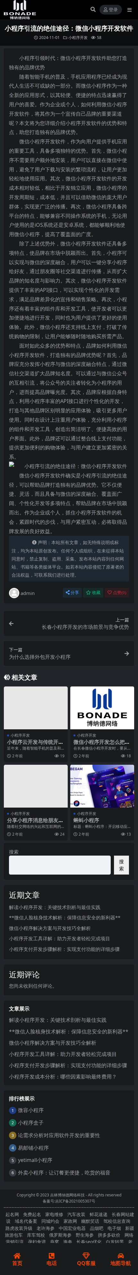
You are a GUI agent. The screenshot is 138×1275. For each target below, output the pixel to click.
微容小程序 (31, 1110)
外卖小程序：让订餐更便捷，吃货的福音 (64, 1172)
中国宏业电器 (72, 1228)
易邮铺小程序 (33, 1147)
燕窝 (54, 1242)
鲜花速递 (99, 1214)
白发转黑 (115, 1242)
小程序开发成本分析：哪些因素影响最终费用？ (63, 1076)
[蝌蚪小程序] (102, 786)
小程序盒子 (31, 1122)
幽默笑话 (90, 1221)
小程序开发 (78, 37)
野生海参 (85, 1235)
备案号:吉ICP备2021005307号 (69, 1201)
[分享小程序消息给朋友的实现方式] (36, 786)
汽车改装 (76, 1214)
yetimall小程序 (35, 1160)
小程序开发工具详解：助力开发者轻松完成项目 (59, 938)
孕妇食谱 (37, 1242)
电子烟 (114, 1228)
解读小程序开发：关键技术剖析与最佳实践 (54, 907)
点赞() (119, 592)
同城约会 (50, 1221)
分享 (75, 592)
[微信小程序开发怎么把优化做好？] (102, 707)
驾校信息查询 (116, 1221)
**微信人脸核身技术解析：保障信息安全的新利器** (64, 917)
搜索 (14, 851)
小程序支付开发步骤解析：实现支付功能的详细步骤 (64, 949)
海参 (67, 1242)
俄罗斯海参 (60, 1235)
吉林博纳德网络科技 (67, 1195)
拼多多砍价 (109, 1235)
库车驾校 (36, 1235)
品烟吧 (96, 1228)
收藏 (96, 592)
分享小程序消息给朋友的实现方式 (35, 823)
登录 (113, 9)
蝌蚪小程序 (86, 820)
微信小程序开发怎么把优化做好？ (101, 745)
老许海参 (46, 1228)
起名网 (12, 1214)
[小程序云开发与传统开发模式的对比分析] (36, 707)
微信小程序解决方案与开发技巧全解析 (50, 928)
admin (28, 593)
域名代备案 (26, 1221)
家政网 (70, 1221)
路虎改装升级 (18, 1228)
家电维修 (54, 1214)
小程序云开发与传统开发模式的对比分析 (35, 745)
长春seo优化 (89, 1242)
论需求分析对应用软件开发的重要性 (59, 1135)
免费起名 (32, 1214)
